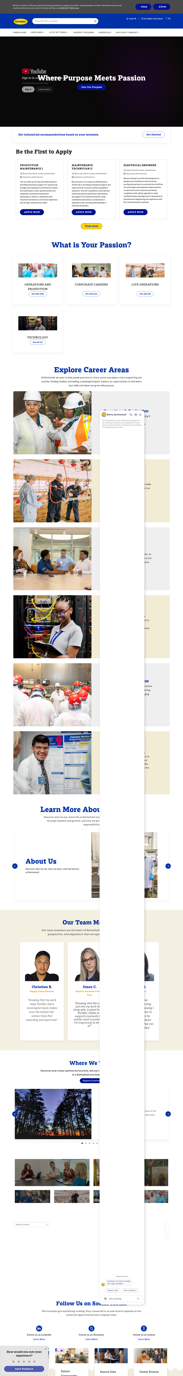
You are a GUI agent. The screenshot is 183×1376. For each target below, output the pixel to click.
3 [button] (89, 1143)
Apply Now (32, 212)
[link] (21, 22)
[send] (138, 1298)
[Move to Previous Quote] (15, 1114)
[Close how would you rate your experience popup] (45, 1349)
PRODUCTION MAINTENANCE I (31, 167)
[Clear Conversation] (131, 414)
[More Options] (105, 1298)
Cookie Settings (67, 8)
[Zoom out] (167, 1228)
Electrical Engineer (139, 165)
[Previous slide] (15, 866)
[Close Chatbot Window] (140, 414)
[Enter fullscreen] (167, 1236)
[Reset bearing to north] (167, 1231)
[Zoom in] (167, 1224)
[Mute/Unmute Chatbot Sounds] (136, 414)
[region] (122, 856)
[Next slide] (168, 866)
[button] (95, 21)
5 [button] (97, 1143)
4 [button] (93, 1143)
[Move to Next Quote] (168, 1114)
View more (91, 226)
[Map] (91, 1252)
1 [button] (82, 1143)
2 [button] (86, 1143)
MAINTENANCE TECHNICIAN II (82, 167)
